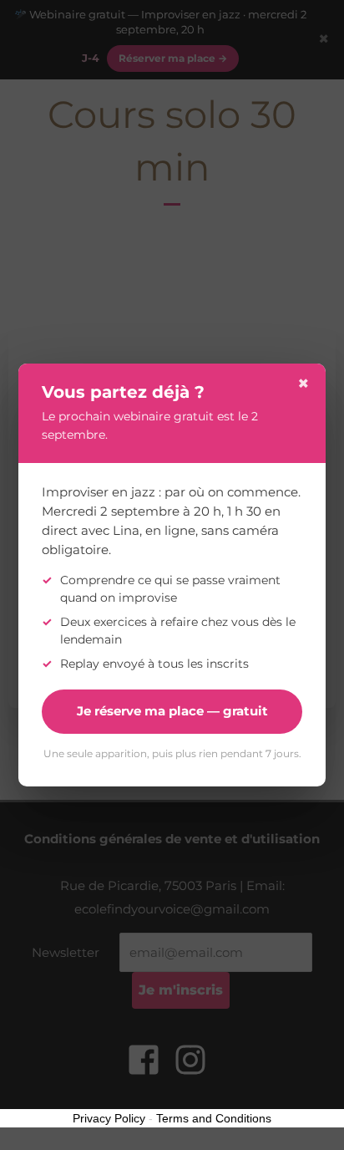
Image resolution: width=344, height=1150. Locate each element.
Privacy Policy (109, 1118)
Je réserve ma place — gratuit (172, 711)
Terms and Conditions (213, 1118)
